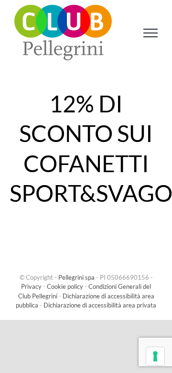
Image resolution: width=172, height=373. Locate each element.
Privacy (31, 286)
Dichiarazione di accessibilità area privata (99, 305)
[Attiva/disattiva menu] (150, 33)
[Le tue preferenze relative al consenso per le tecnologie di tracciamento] (155, 356)
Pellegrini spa (76, 277)
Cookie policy (65, 286)
